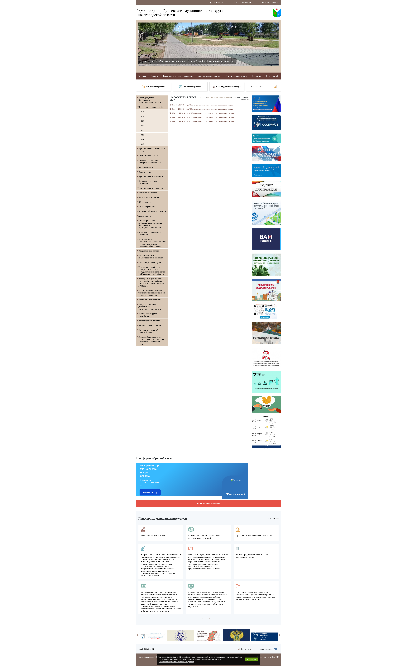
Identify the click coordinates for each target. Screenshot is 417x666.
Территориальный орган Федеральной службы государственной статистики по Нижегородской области (151, 270)
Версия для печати (271, 2)
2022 (142, 130)
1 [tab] (207, 69)
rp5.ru (266, 449)
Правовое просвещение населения (149, 233)
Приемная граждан (192, 87)
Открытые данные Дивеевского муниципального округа (149, 306)
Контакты (256, 76)
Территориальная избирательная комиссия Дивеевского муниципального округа (150, 224)
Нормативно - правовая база (151, 107)
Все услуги (270, 518)
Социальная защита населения (147, 182)
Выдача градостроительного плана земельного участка (252, 555)
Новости (154, 76)
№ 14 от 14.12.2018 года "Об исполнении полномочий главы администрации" (202, 117)
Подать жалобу (150, 492)
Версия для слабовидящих (228, 86)
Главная (142, 76)
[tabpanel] (208, 44)
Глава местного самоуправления (178, 76)
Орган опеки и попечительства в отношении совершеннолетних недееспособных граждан (152, 242)
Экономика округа (147, 167)
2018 (142, 111)
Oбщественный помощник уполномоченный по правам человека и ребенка (151, 292)
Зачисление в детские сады (153, 535)
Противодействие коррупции (152, 211)
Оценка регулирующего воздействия (149, 314)
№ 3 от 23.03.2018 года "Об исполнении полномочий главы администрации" (201, 105)
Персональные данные (149, 320)
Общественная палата (148, 250)
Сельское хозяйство (147, 192)
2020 (142, 121)
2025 (142, 144)
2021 (142, 125)
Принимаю (251, 659)
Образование (144, 202)
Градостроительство (148, 155)
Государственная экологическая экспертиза (150, 256)
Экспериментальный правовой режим (148, 331)
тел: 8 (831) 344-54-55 (147, 649)
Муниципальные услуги (236, 76)
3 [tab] (214, 69)
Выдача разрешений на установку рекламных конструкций (204, 536)
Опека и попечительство (149, 299)
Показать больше (208, 619)
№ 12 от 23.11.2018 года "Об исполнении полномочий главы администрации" (202, 113)
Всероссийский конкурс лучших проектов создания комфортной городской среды (151, 340)
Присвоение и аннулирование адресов (254, 535)
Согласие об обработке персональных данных (176, 662)
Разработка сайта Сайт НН (268, 657)
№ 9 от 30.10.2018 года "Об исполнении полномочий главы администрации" (201, 109)
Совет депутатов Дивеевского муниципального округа (149, 100)
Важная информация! (208, 503)
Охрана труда (144, 171)
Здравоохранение (146, 206)
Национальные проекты (149, 325)
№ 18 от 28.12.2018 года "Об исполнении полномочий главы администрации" (202, 121)
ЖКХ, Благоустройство (148, 197)
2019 (142, 116)
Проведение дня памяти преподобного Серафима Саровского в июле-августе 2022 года (151, 282)
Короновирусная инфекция (151, 262)
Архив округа (144, 216)
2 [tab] (211, 69)
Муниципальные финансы (150, 176)
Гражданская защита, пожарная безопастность (149, 161)
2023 (142, 134)
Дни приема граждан (155, 86)
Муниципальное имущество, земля (151, 149)
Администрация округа (209, 76)
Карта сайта (218, 2)
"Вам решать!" (272, 76)
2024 (142, 139)
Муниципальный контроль (150, 188)
